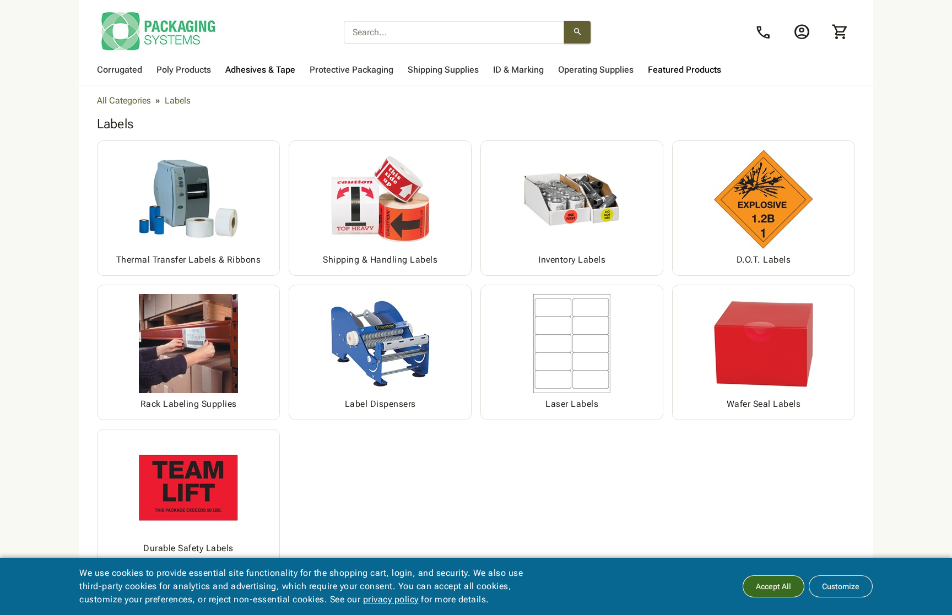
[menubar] (476, 69)
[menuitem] (119, 70)
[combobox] (454, 32)
